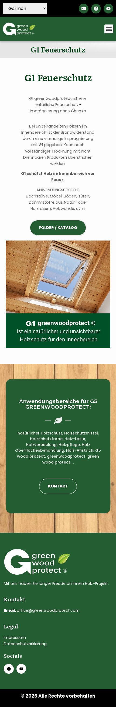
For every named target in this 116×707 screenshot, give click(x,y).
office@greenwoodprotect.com (48, 610)
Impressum (15, 637)
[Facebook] (96, 8)
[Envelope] (83, 8)
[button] (108, 28)
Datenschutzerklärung (25, 643)
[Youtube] (108, 8)
